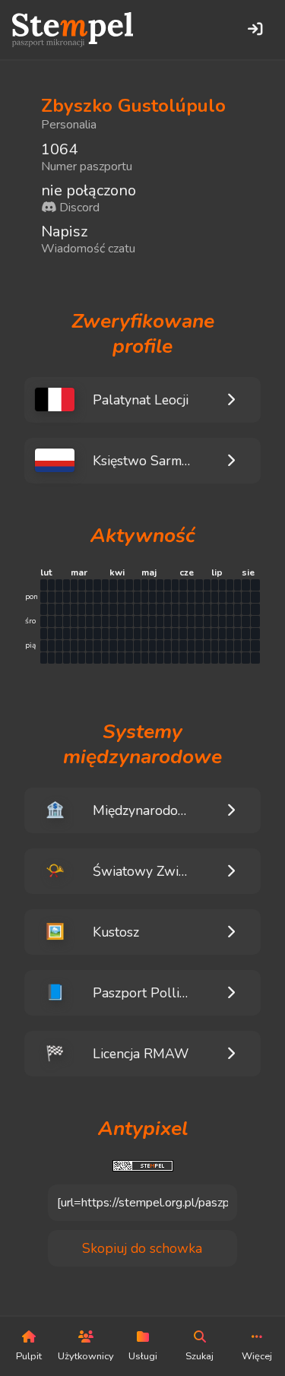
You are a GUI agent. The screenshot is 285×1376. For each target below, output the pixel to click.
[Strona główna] (72, 29)
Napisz (64, 231)
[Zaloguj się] (254, 29)
